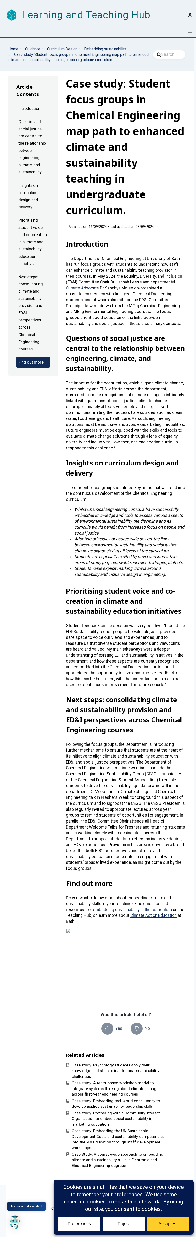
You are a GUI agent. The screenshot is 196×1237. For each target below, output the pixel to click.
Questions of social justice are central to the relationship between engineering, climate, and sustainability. (32, 147)
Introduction (29, 108)
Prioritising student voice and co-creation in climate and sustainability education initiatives (32, 242)
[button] (14, 1222)
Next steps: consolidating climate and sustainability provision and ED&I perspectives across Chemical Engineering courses (30, 312)
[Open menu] (189, 33)
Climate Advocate (82, 288)
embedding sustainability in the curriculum (132, 909)
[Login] (190, 15)
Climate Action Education (153, 915)
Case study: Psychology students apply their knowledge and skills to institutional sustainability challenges (115, 1071)
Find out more (31, 362)
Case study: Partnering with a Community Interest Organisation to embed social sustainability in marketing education (116, 1119)
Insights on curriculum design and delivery (28, 196)
